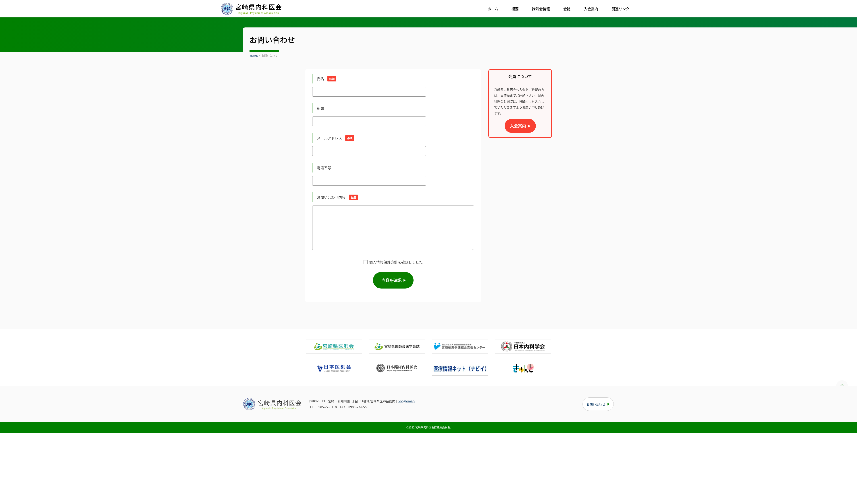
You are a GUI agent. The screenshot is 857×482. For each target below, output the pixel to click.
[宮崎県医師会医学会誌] (397, 346)
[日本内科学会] (523, 346)
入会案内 (518, 126)
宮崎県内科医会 (258, 9)
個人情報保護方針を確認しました (396, 262)
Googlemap (406, 401)
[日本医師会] (334, 368)
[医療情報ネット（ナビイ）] (460, 368)
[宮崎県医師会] (334, 346)
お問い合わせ (596, 404)
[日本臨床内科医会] (397, 368)
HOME (254, 55)
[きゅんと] (523, 368)
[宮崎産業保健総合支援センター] (460, 346)
